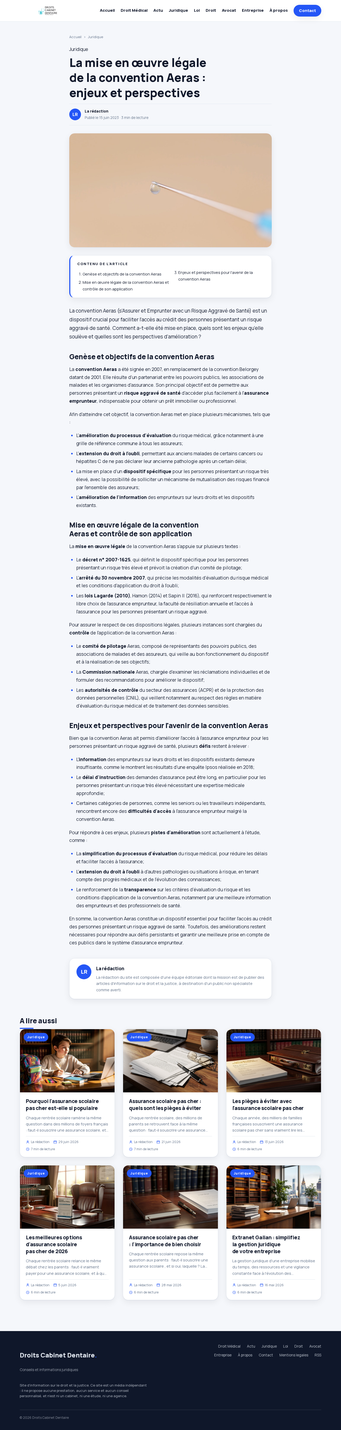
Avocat (229, 10)
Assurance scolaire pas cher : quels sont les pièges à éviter (165, 1105)
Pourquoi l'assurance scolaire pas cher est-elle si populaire (62, 1105)
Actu (158, 10)
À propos (279, 10)
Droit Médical (134, 10)
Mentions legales (293, 1355)
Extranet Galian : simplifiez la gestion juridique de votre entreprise (266, 1244)
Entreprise (253, 10)
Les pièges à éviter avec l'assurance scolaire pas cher (268, 1105)
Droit (211, 10)
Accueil (107, 10)
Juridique (178, 10)
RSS (318, 1355)
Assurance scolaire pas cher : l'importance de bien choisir (165, 1241)
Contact (307, 10)
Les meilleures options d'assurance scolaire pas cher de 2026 (54, 1244)
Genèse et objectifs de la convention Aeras (122, 274)
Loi (197, 10)
